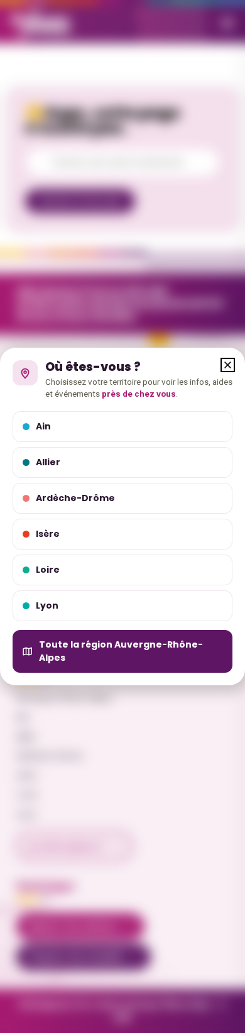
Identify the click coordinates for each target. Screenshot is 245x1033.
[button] (227, 365)
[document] (122, 516)
